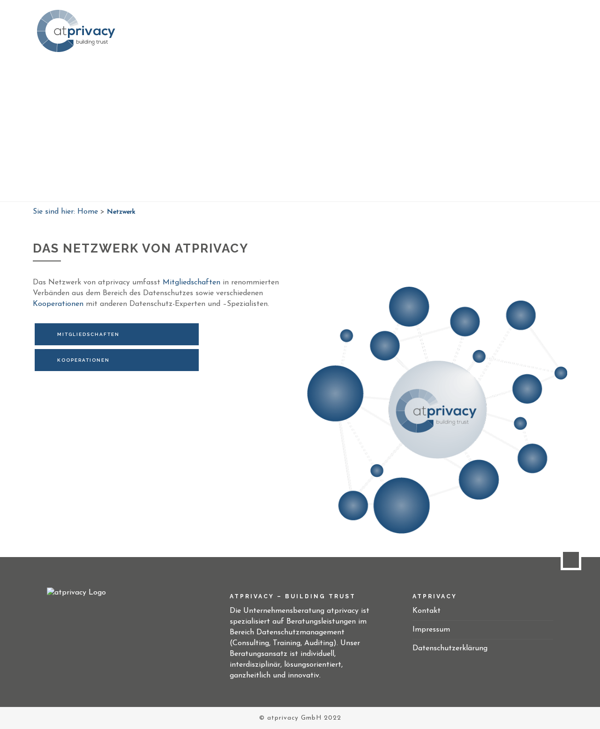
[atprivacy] (77, 30)
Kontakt (529, 30)
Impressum (431, 629)
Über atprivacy (277, 30)
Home (227, 30)
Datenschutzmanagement (407, 30)
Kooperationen (59, 304)
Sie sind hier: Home (65, 212)
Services (333, 30)
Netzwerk (484, 30)
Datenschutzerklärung (450, 648)
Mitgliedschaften (193, 282)
